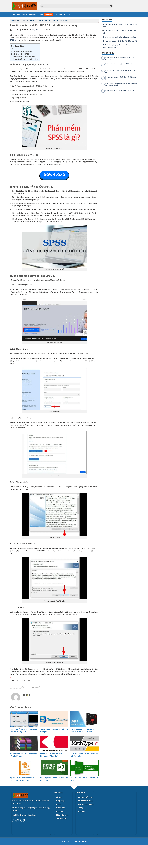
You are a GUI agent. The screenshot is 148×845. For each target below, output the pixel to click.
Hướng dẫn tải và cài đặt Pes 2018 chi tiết (120, 90)
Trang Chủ (16, 21)
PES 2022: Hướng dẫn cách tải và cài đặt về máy (120, 37)
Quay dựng (58, 14)
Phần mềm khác (62, 815)
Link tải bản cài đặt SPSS (21, 54)
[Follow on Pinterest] (20, 820)
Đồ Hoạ (24, 14)
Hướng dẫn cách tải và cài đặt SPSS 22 (25, 59)
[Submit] (111, 6)
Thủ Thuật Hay (77, 14)
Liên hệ (80, 808)
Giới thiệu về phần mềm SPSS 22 (23, 52)
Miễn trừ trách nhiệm (85, 804)
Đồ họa (58, 797)
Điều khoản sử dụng (85, 801)
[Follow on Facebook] (13, 820)
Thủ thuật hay (61, 818)
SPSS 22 (13, 40)
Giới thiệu (81, 811)
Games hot (60, 808)
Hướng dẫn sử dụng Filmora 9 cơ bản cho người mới (120, 25)
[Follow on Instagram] (17, 820)
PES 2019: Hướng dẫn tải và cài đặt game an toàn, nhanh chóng (119, 46)
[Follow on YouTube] (24, 820)
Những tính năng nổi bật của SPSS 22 (25, 57)
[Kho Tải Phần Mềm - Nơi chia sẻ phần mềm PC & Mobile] (24, 6)
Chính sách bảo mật (85, 797)
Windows (67, 14)
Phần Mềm (48, 14)
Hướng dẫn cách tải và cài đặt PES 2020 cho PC (120, 41)
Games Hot (33, 14)
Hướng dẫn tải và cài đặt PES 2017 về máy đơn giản (119, 32)
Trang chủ (16, 14)
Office (40, 14)
